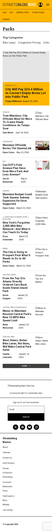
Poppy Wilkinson (13, 101)
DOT (4, 161)
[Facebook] (22, 427)
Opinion (6, 112)
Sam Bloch (8, 132)
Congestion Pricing (29, 42)
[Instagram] (36, 427)
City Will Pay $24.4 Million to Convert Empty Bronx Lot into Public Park (25, 93)
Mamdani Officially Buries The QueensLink (17, 146)
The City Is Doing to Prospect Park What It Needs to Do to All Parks (16, 256)
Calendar (6, 452)
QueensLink (7, 141)
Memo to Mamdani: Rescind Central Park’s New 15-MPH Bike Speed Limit (17, 315)
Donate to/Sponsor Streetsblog (8, 472)
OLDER (24, 366)
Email (11, 409)
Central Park (8, 337)
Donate (6, 19)
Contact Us (7, 458)
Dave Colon (8, 152)
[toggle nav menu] (47, 5)
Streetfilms (38, 12)
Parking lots (11, 85)
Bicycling (7, 219)
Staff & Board (8, 463)
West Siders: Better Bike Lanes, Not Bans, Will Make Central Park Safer (17, 345)
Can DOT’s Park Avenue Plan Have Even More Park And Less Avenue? (15, 169)
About (5, 447)
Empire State (22, 12)
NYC (11, 12)
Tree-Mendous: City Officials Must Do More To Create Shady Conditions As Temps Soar (17, 122)
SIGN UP (26, 417)
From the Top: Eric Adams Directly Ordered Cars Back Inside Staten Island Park (15, 285)
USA (4, 12)
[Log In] (40, 4)
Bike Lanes (9, 42)
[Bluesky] (29, 427)
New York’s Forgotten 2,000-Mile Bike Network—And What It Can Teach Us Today (16, 227)
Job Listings (8, 510)
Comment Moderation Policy (7, 486)
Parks (5, 248)
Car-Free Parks (9, 275)
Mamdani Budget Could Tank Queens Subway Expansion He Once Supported (17, 199)
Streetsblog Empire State (16, 217)
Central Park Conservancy (15, 307)
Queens (6, 191)
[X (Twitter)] (15, 427)
